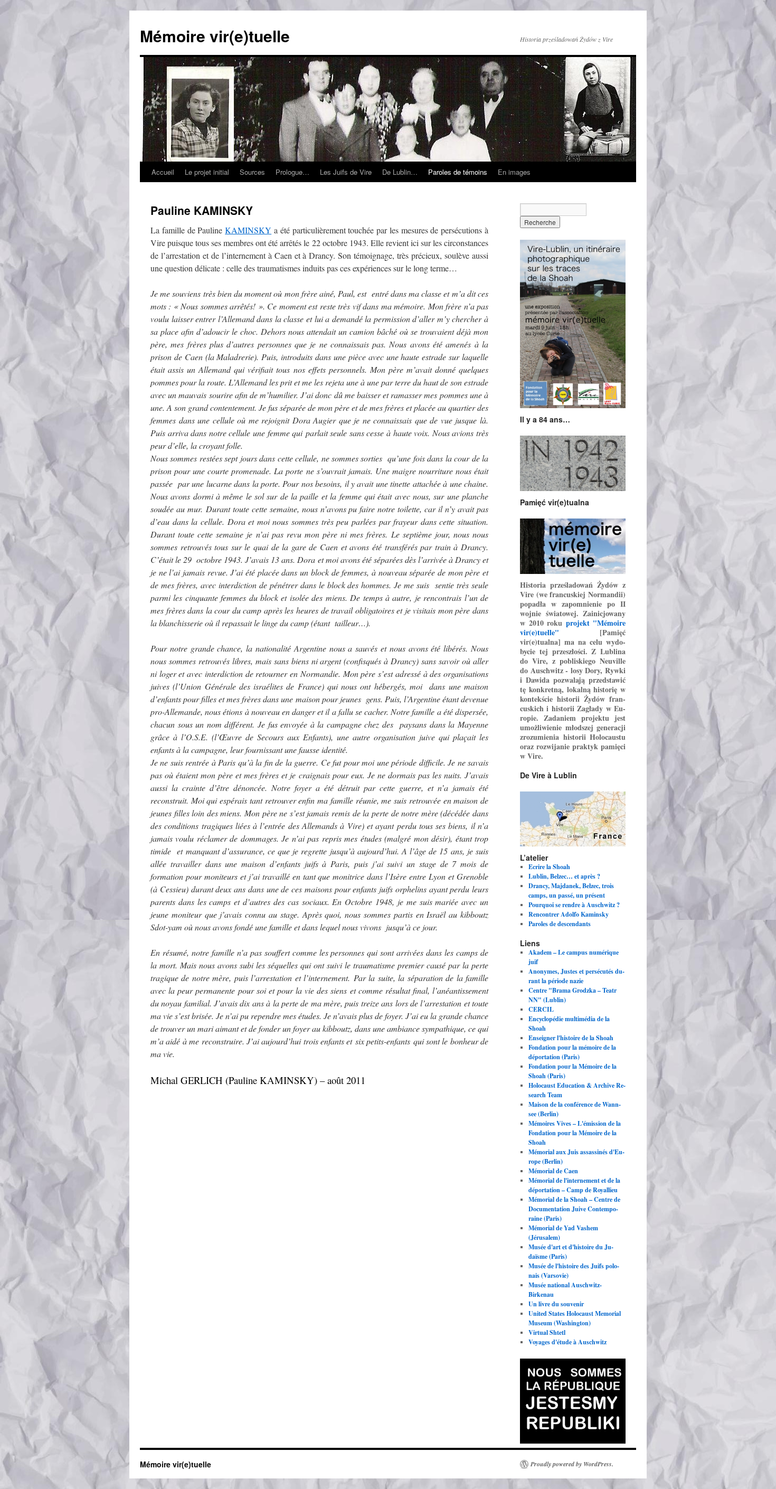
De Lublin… (400, 172)
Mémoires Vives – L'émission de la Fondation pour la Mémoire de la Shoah (574, 1133)
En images (514, 172)
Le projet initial (207, 172)
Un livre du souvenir (556, 1303)
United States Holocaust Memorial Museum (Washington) (574, 1318)
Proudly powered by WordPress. (572, 1464)
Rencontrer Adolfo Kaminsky (568, 914)
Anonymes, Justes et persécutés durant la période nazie (576, 976)
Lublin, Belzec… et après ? (564, 876)
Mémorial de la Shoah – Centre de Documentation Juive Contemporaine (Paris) (574, 1209)
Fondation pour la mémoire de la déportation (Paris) (572, 1052)
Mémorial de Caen (553, 1170)
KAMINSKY (248, 229)
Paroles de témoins (457, 172)
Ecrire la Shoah (549, 866)
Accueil (163, 172)
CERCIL (541, 1009)
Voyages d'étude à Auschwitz (567, 1341)
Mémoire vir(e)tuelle (215, 35)
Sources (252, 172)
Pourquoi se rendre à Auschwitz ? (574, 904)
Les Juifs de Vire (346, 172)
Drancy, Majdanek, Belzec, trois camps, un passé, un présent (571, 890)
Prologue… (292, 172)
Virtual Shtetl (546, 1332)
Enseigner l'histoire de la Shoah (570, 1037)
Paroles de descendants (559, 923)
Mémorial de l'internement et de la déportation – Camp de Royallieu (574, 1185)
